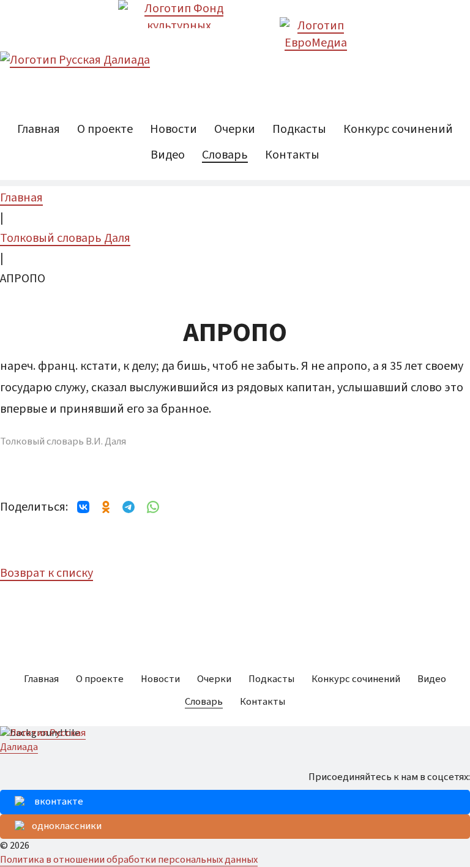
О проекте (105, 129)
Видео (168, 154)
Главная (38, 129)
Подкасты (299, 129)
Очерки (234, 129)
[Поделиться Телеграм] (128, 507)
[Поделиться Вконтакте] (83, 507)
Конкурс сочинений (398, 129)
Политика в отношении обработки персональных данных (129, 860)
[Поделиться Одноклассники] (106, 507)
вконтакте (58, 801)
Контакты (292, 154)
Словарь (225, 154)
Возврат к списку (46, 573)
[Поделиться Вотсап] (153, 507)
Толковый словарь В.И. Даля (63, 442)
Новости (173, 129)
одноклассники (67, 826)
